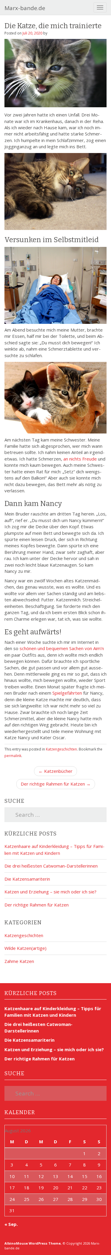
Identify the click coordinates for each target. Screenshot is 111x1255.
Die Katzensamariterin (27, 879)
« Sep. (11, 1224)
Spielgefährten (67, 693)
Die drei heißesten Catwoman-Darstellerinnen (51, 866)
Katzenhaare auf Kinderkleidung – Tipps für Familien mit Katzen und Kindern (52, 1011)
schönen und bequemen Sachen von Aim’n (62, 648)
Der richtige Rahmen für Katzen (36, 905)
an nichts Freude (80, 459)
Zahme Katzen (19, 961)
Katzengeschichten (61, 749)
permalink (12, 755)
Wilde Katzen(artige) (25, 948)
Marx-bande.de (24, 8)
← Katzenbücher (55, 771)
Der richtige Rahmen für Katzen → (56, 784)
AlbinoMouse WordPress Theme (32, 1243)
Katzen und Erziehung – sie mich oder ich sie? (50, 892)
